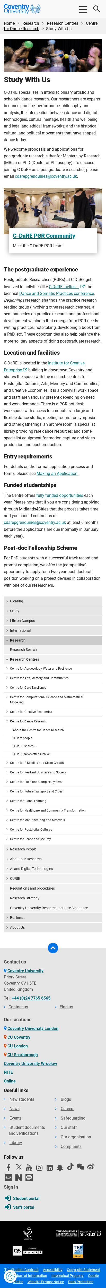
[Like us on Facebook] (8, 1169)
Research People (23, 849)
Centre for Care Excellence (28, 687)
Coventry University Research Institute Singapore (49, 908)
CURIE (15, 878)
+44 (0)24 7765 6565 (31, 998)
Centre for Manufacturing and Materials (37, 820)
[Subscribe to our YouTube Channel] (29, 1169)
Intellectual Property (67, 1276)
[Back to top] (53, 948)
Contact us (18, 1006)
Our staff (69, 1127)
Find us (66, 1006)
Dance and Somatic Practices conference (56, 293)
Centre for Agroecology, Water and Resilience (41, 668)
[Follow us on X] (18, 1167)
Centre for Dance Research (28, 721)
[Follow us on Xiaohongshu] (8, 1177)
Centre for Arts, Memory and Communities (39, 678)
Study (14, 611)
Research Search (23, 649)
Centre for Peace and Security (30, 839)
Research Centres (62, 23)
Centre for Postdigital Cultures (31, 829)
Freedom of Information (28, 1276)
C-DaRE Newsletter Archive (31, 754)
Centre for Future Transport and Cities (36, 791)
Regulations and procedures (32, 888)
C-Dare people (22, 738)
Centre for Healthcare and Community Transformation (48, 810)
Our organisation (76, 1137)
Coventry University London (32, 1028)
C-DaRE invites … (64, 286)
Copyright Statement (83, 1270)
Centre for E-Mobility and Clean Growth (37, 763)
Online (10, 1081)
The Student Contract (21, 1270)
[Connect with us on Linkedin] (49, 1169)
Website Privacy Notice (46, 1282)
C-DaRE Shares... (24, 746)
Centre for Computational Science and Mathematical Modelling (46, 699)
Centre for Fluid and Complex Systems (36, 782)
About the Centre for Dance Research (38, 730)
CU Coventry (18, 1037)
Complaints (71, 1146)
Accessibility (53, 1270)
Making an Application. (57, 473)
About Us (17, 927)
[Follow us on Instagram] (39, 1169)
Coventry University (25, 970)
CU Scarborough (22, 1054)
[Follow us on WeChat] (80, 1166)
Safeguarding (73, 1118)
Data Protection (80, 1282)
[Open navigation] (83, 9)
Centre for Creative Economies (31, 712)
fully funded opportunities (59, 495)
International (20, 630)
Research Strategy (24, 898)
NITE (8, 1072)
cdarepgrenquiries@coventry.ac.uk (46, 176)
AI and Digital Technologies (31, 869)
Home (9, 23)
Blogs (66, 1099)
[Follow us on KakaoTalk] (29, 1177)
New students (22, 1099)
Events (16, 1118)
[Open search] (97, 9)
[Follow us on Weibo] (90, 1166)
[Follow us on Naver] (18, 1177)
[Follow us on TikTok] (70, 1166)
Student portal (26, 1198)
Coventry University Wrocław (30, 1063)
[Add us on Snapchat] (60, 1169)
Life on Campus (22, 621)
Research (30, 23)
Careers (67, 1108)
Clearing (16, 601)
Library (16, 1142)
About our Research (26, 859)
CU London (17, 1046)
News (15, 1108)
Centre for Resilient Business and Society (38, 772)
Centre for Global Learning (28, 801)
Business (17, 918)
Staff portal (23, 1207)
